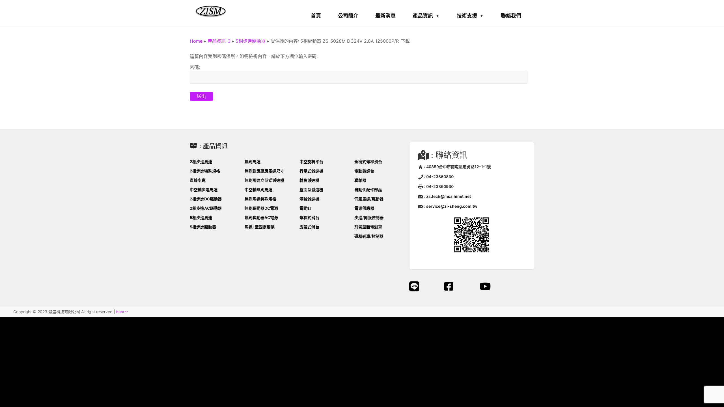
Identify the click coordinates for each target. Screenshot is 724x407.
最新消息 (385, 16)
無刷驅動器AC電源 (261, 217)
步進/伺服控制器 (368, 217)
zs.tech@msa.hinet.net (448, 196)
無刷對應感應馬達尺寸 (264, 170)
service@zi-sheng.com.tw (451, 206)
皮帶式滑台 (309, 226)
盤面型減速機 (311, 189)
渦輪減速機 (309, 198)
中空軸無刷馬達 (258, 189)
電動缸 (305, 208)
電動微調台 (364, 170)
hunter (122, 311)
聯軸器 (360, 180)
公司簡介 (348, 16)
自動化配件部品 (368, 189)
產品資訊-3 (219, 41)
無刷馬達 (252, 161)
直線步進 (198, 180)
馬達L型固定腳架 (260, 226)
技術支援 (467, 16)
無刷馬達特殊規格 (260, 198)
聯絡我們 (511, 16)
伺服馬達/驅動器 (368, 198)
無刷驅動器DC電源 (261, 208)
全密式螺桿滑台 (368, 161)
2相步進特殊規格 (205, 170)
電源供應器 (364, 208)
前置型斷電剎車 (368, 226)
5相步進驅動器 (251, 41)
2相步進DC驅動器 (206, 198)
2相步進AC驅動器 (206, 208)
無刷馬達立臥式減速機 (264, 180)
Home (196, 41)
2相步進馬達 (201, 161)
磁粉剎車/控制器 (368, 236)
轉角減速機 (309, 180)
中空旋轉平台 (311, 161)
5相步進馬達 (201, 217)
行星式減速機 (311, 170)
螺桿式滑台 (309, 217)
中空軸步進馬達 (203, 189)
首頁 (316, 16)
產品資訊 (423, 16)
